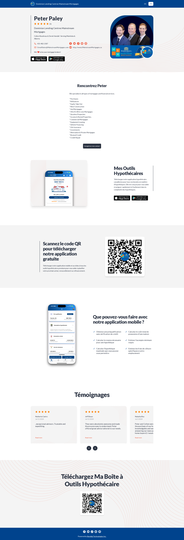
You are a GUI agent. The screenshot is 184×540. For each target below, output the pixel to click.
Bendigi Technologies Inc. (96, 536)
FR (151, 4)
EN (145, 4)
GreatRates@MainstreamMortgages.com (53, 47)
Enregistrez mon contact (92, 146)
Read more (38, 438)
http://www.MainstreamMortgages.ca (87, 47)
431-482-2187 (42, 44)
